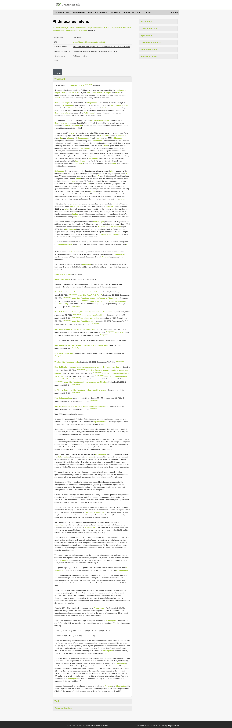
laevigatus (86, 264)
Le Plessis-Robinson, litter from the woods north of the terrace (80, 390)
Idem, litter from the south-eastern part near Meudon (85, 382)
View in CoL (89, 84)
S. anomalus (68, 105)
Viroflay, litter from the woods (66, 362)
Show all (57, 73)
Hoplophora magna (62, 103)
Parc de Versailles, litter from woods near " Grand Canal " (78, 292)
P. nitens (101, 227)
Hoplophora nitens (94, 93)
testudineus (80, 161)
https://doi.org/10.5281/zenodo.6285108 (89, 42)
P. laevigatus (119, 254)
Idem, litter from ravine (89, 318)
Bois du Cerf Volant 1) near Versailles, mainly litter (75, 329)
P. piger (75, 214)
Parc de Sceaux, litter (63, 398)
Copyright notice (63, 708)
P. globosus (84, 148)
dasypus (109, 206)
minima (70, 138)
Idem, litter (119, 332)
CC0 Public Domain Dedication (97, 726)
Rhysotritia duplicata (73, 125)
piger (67, 209)
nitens (117, 93)
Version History (149, 49)
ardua (60, 138)
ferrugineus (93, 158)
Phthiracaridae (122, 570)
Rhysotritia (72, 108)
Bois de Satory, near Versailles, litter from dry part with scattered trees (83, 312)
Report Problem (149, 56)
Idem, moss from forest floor (94, 315)
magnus (99, 138)
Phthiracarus (88, 113)
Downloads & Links (151, 42)
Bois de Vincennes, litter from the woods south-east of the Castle (81, 406)
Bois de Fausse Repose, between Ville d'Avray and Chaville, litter (81, 345)
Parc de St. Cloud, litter (64, 353)
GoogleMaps (73, 294)
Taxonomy (146, 21)
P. (126, 173)
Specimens (146, 35)
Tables (57, 701)
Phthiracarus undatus (100, 120)
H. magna (107, 93)
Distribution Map (149, 28)
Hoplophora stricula (70, 93)
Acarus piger (98, 222)
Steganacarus (92, 103)
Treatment (59, 79)
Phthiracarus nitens (76, 85)
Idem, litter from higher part (83, 321)
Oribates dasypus (113, 227)
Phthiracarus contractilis (110, 234)
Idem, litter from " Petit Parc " (90, 295)
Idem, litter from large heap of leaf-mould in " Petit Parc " (95, 298)
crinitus (79, 163)
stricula (57, 98)
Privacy (164, 726)
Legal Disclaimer (173, 726)
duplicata (106, 108)
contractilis (74, 206)
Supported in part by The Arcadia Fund (148, 726)
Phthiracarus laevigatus (94, 512)
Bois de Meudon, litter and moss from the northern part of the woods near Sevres (88, 367)
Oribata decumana (64, 244)
